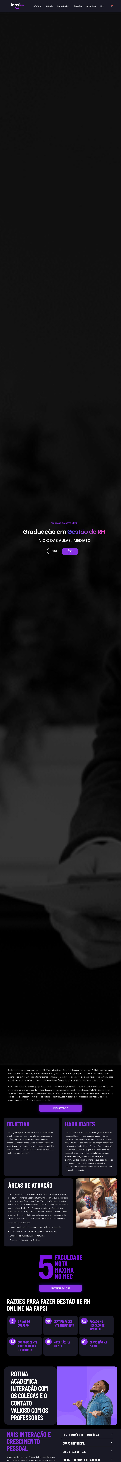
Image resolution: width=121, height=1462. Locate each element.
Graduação (49, 6)
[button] (87, 1435)
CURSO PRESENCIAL (74, 1443)
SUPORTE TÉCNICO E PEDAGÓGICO (81, 1460)
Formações (78, 6)
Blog (101, 6)
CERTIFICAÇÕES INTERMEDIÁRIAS (81, 1435)
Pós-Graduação (62, 6)
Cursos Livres (91, 6)
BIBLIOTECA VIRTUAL (74, 1452)
